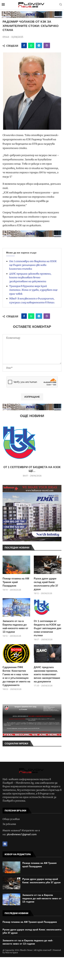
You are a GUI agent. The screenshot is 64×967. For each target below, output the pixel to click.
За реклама (9, 824)
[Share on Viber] (47, 45)
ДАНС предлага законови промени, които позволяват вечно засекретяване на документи (30, 277)
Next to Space (11, 952)
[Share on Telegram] (39, 45)
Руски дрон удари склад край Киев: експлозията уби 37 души (46, 584)
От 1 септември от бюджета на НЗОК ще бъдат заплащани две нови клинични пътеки (33, 265)
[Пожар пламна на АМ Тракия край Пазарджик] (16, 565)
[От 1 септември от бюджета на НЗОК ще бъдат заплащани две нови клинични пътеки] (32, 442)
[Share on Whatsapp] (31, 45)
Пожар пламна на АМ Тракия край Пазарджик (16, 582)
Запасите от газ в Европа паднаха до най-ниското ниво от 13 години (15, 626)
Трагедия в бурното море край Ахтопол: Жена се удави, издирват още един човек (33, 290)
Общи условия (11, 819)
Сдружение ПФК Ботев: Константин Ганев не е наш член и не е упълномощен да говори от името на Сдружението (16, 676)
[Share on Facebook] (24, 45)
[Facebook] (5, 844)
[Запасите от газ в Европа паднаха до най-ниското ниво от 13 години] (16, 607)
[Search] (60, 4)
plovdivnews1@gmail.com (22, 834)
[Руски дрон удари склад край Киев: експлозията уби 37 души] (47, 565)
